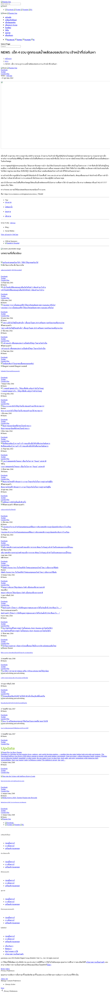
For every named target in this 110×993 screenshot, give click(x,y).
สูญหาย (8, 211)
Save (2, 988)
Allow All (4, 979)
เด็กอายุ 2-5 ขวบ (11, 25)
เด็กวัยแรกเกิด (10, 22)
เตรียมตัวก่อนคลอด (12, 848)
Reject (3, 969)
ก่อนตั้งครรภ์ (10, 843)
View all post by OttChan (9, 234)
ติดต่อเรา (8, 949)
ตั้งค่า (49, 965)
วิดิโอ (7, 30)
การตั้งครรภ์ (9, 846)
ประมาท (8, 202)
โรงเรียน (8, 27)
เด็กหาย (8, 216)
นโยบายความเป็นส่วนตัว (14, 954)
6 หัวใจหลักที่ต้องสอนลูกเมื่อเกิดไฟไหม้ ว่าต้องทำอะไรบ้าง (22, 290)
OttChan (9, 76)
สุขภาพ (7, 32)
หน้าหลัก (8, 17)
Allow (7, 969)
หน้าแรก (8, 59)
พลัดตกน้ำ (9, 207)
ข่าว (6, 61)
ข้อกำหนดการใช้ (11, 951)
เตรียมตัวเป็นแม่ (11, 20)
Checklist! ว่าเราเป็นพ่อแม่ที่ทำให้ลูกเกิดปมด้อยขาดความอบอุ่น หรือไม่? (27, 308)
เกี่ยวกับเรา (9, 35)
